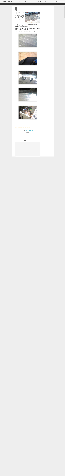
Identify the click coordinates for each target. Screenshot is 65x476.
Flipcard (4, 3)
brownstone (27, 130)
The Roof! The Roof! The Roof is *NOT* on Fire (28, 9)
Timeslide (20, 3)
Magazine (7, 3)
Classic (1, 3)
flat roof (30, 130)
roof (32, 130)
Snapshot (17, 3)
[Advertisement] (45, 22)
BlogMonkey (31, 128)
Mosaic (11, 3)
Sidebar (14, 3)
